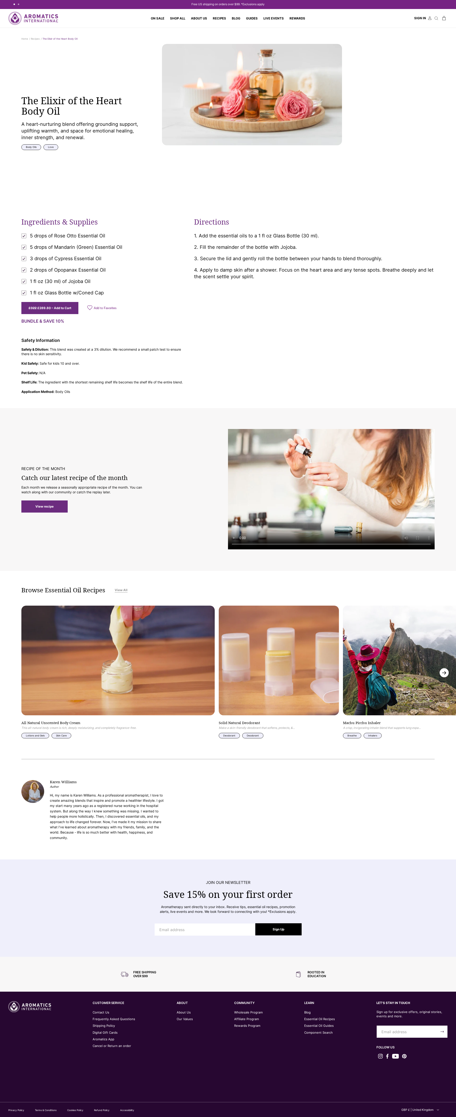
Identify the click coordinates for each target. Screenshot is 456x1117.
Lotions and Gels (35, 735)
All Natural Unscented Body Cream (50, 723)
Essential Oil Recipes (319, 1019)
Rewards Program (247, 1025)
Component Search (318, 1032)
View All (121, 590)
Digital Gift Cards (105, 1032)
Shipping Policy (104, 1025)
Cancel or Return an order (112, 1046)
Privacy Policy (16, 1110)
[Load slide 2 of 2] (18, 4)
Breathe (352, 735)
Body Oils (31, 147)
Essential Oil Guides (319, 1025)
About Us (184, 1012)
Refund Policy (101, 1110)
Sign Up (278, 929)
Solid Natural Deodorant (239, 723)
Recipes (35, 38)
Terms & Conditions (46, 1110)
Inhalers (372, 735)
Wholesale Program (248, 1012)
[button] (177, 18)
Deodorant (229, 735)
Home (24, 38)
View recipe (44, 506)
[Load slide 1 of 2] (14, 4)
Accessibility (127, 1110)
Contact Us (101, 1012)
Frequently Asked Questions (114, 1019)
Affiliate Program (246, 1019)
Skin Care (61, 735)
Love (51, 147)
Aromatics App (103, 1039)
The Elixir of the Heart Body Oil (60, 38)
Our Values (185, 1019)
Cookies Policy (75, 1110)
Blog (307, 1012)
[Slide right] (444, 673)
